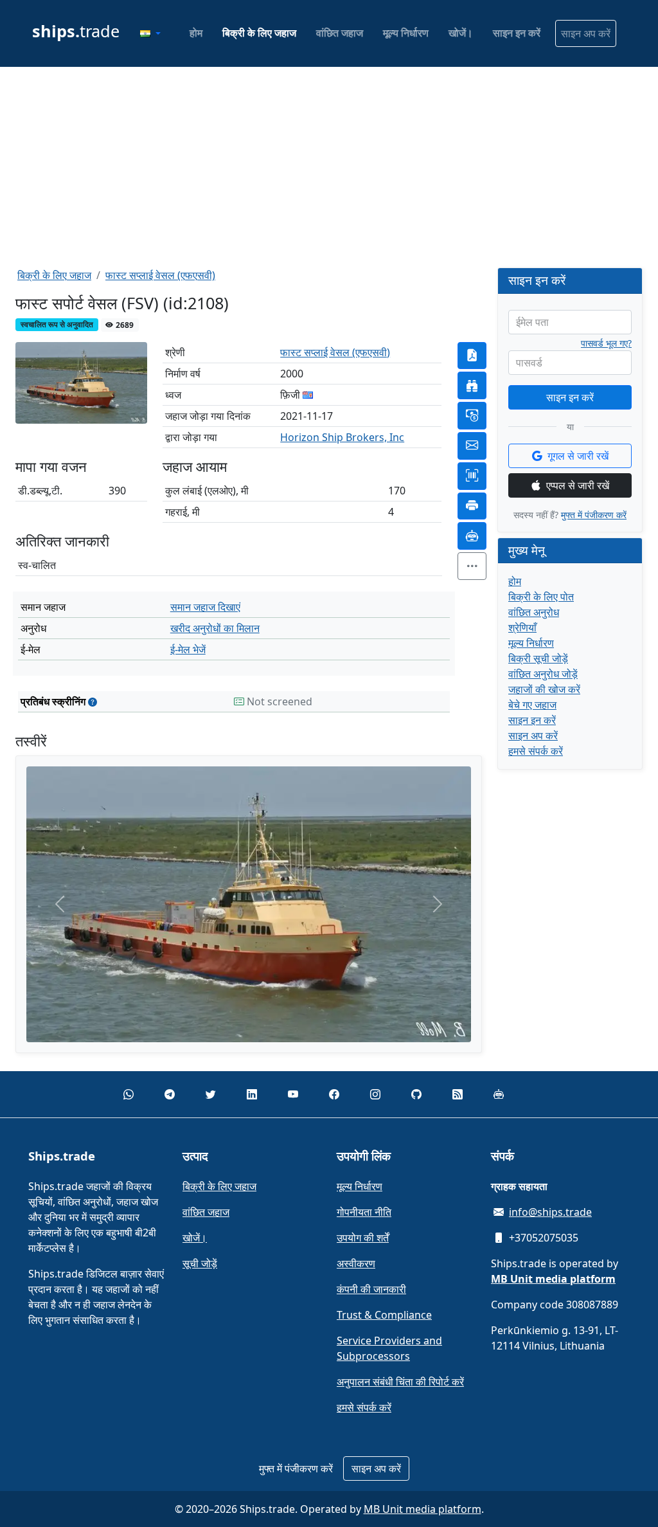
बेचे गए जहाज (532, 705)
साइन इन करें (516, 33)
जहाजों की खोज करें (544, 689)
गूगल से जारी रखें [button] (578, 456)
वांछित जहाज (339, 33)
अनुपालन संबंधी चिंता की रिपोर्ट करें (400, 1382)
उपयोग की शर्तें (363, 1238)
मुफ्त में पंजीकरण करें (594, 515)
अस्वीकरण (356, 1263)
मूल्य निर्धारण (406, 33)
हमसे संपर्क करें (535, 751)
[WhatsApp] (128, 1094)
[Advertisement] (329, 167)
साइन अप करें (585, 33)
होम (196, 33)
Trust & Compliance (384, 1315)
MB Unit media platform (422, 1509)
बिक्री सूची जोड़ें (538, 658)
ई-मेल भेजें (188, 649)
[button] (150, 33)
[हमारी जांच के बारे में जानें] (92, 702)
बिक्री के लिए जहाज (259, 33)
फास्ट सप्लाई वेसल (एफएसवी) (160, 275)
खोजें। (461, 33)
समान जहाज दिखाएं (205, 607)
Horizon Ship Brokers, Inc (342, 437)
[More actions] (472, 566)
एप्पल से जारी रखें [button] (577, 485)
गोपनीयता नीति (364, 1212)
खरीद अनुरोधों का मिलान (215, 628)
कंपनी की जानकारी (371, 1289)
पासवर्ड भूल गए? (606, 343)
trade (76, 31)
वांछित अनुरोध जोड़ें (543, 674)
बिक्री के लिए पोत (541, 597)
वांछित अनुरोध (533, 612)
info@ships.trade (550, 1212)
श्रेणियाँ (522, 627)
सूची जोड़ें (199, 1263)
